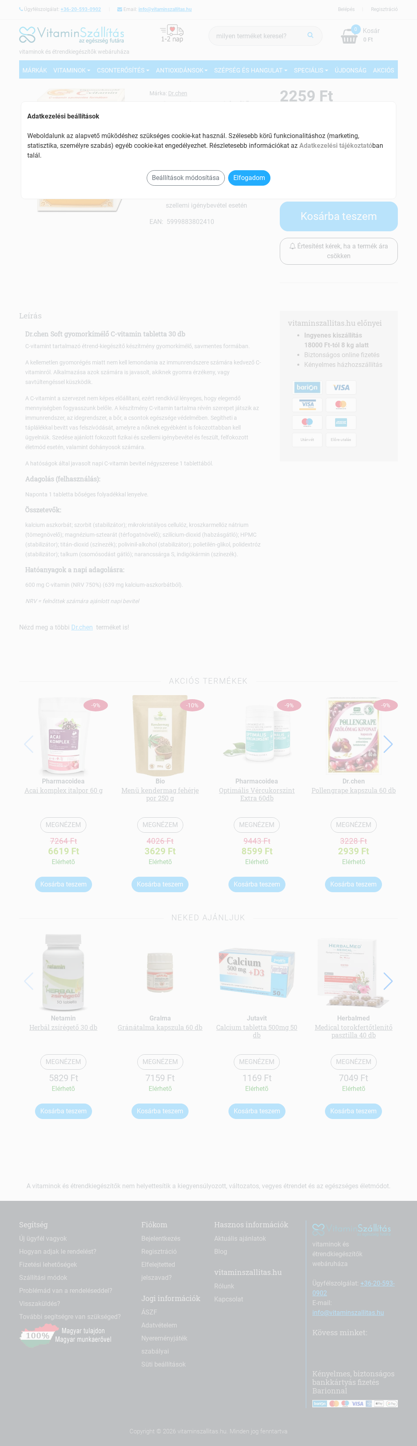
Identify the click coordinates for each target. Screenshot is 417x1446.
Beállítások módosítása (185, 178)
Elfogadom (249, 178)
